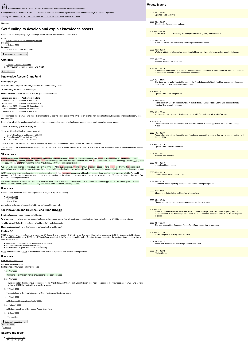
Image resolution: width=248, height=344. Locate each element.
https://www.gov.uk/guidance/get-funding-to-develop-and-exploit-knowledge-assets (51, 8)
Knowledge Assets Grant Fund (18, 64)
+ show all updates (31, 266)
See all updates (26, 49)
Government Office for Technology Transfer (24, 40)
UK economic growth (14, 339)
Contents (7, 327)
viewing (103, 175)
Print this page (8, 71)
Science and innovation (15, 337)
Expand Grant (12, 198)
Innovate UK (55, 205)
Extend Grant (11, 201)
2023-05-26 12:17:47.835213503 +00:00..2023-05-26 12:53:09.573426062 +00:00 (46, 16)
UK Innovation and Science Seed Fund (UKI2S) (25, 66)
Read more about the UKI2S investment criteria (113, 219)
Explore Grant (12, 196)
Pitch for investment (12, 260)
